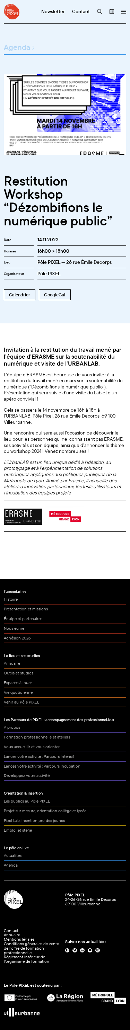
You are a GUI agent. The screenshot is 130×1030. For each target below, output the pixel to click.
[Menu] (123, 11)
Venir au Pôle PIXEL (21, 702)
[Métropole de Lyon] (65, 516)
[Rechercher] (99, 11)
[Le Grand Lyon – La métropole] (108, 998)
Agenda (17, 47)
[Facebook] (67, 950)
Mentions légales (19, 939)
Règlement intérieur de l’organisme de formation (26, 959)
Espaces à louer (18, 682)
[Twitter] (74, 950)
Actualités (12, 855)
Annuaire (12, 663)
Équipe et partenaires (23, 618)
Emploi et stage (18, 830)
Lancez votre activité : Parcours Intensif (39, 756)
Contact (11, 930)
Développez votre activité (27, 775)
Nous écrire (14, 628)
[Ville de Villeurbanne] (22, 1012)
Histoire (11, 599)
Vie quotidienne (18, 692)
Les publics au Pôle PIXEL (27, 801)
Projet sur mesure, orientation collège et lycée (45, 810)
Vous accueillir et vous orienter (32, 746)
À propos (12, 727)
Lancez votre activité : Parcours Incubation (42, 766)
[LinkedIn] (82, 950)
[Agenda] (112, 11)
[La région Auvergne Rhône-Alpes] (65, 998)
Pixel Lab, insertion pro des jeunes (34, 820)
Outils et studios (18, 672)
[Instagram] (97, 950)
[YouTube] (90, 950)
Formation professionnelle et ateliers (37, 737)
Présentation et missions (26, 608)
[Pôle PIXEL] (11, 11)
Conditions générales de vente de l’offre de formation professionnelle (31, 948)
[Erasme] (23, 517)
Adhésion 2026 (17, 638)
